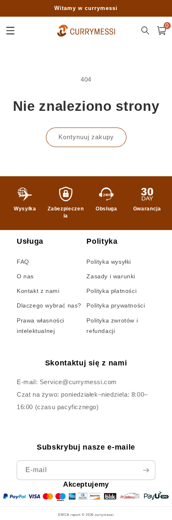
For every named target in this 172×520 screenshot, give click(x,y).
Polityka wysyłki (108, 261)
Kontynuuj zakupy (86, 136)
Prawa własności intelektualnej (40, 325)
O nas (25, 276)
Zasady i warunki (110, 276)
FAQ (23, 261)
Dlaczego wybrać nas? (49, 305)
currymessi (104, 514)
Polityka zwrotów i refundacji (112, 325)
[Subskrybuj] (146, 470)
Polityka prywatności (115, 305)
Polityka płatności (111, 291)
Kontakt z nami (38, 291)
